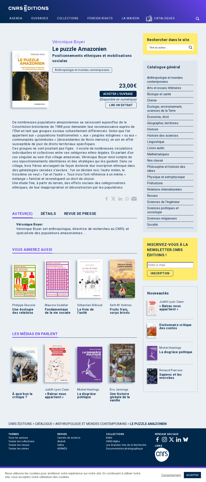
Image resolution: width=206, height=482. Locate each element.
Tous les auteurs (18, 437)
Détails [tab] (48, 213)
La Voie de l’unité (85, 311)
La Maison (130, 18)
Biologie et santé (159, 94)
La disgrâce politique (86, 395)
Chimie (152, 100)
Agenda (15, 18)
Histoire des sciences (162, 135)
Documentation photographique (124, 448)
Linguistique (155, 142)
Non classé (155, 160)
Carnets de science (68, 437)
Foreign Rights (100, 18)
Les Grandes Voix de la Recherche (126, 445)
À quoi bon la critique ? (22, 395)
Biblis (109, 437)
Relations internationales (164, 189)
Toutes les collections (21, 441)
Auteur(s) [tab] (22, 213)
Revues (152, 196)
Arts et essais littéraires (164, 88)
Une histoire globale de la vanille (120, 397)
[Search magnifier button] (198, 19)
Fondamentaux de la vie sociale (57, 311)
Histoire (152, 129)
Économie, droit (158, 117)
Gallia (60, 445)
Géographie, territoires (162, 123)
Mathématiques (158, 154)
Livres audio (155, 148)
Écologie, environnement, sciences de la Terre (164, 109)
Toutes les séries (18, 448)
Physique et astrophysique (166, 177)
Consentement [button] (171, 475)
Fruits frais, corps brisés (120, 311)
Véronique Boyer (68, 41)
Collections (68, 18)
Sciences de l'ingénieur (163, 202)
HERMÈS (62, 448)
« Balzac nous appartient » (55, 395)
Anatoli (61, 441)
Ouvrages (39, 18)
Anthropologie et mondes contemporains (82, 70)
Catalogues (164, 18)
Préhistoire (155, 183)
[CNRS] (162, 460)
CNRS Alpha (113, 441)
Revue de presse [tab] (80, 213)
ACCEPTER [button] (192, 475)
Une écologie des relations (22, 311)
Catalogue (43, 424)
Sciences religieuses (162, 218)
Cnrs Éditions (20, 424)
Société (152, 225)
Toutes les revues (18, 445)
